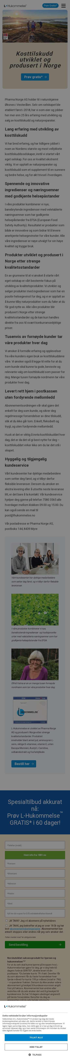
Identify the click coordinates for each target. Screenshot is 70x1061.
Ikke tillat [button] (36, 1046)
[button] (35, 1055)
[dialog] (35, 1031)
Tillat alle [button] (36, 1037)
